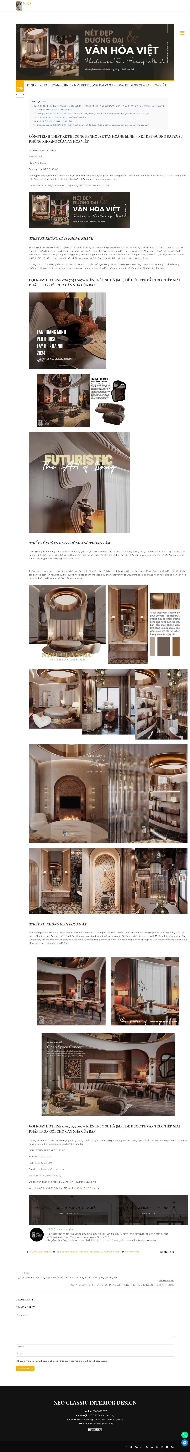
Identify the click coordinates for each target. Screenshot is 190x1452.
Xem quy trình (67, 1214)
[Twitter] (173, 1252)
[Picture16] (108, 1074)
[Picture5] (68, 624)
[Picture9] (161, 704)
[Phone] (184, 1435)
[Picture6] (148, 624)
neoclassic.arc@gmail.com (50, 1169)
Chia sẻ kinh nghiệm (67, 1251)
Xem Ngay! (146, 1214)
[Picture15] (108, 991)
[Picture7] (55, 699)
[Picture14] (161, 881)
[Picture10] (68, 793)
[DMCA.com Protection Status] (95, 1429)
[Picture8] (108, 702)
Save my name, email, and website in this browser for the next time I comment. (62, 1361)
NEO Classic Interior (40, 1251)
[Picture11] (148, 793)
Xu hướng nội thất (109, 1251)
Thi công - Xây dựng (89, 1251)
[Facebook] (170, 1252)
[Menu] (182, 33)
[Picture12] (55, 881)
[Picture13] (108, 881)
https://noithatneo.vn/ (50, 1175)
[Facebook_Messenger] (184, 1442)
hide (44, 101)
